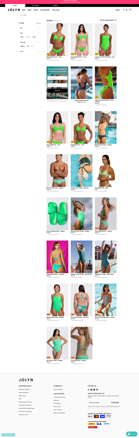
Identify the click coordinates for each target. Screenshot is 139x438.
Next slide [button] (136, 1)
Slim (32, 46)
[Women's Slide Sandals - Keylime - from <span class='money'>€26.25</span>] (57, 213)
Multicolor (28, 37)
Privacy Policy (57, 406)
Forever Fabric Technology (25, 411)
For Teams (35, 5)
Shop (15, 5)
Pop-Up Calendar (58, 389)
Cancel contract (8, 435)
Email (49, 75)
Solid (22, 37)
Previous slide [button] (2, 1)
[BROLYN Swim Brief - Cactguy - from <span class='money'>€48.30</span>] (106, 127)
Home (20, 15)
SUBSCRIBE (115, 402)
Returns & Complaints (24, 389)
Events (55, 5)
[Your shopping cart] (130, 11)
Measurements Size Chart (25, 402)
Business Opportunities (59, 412)
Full (28, 46)
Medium (23, 46)
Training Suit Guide (23, 414)
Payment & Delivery (23, 392)
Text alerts (50, 82)
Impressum (56, 400)
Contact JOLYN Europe (59, 397)
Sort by (102, 20)
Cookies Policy (57, 403)
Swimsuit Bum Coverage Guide (26, 408)
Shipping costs (22, 395)
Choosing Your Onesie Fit (25, 405)
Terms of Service (58, 409)
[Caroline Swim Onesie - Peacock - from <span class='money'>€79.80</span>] (81, 170)
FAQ (20, 398)
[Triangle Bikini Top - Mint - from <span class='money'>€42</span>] (106, 170)
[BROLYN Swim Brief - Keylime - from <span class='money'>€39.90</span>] (57, 170)
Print (34, 37)
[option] (69, 1)
